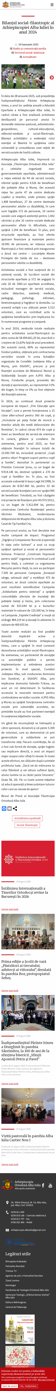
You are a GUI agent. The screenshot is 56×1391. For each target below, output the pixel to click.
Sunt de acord (10, 1386)
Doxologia (10, 1285)
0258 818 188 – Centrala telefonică (28, 1215)
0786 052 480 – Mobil (21, 1222)
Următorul (52, 78)
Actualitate (29, 57)
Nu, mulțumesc (28, 1386)
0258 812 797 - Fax (20, 1219)
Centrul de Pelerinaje (16, 1307)
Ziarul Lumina (12, 1280)
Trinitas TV (10, 1271)
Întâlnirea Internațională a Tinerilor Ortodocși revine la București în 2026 (24, 892)
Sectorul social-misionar (30, 52)
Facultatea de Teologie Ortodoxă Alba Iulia (27, 1290)
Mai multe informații (46, 1379)
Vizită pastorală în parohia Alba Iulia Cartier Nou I (27, 1138)
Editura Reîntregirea (15, 1302)
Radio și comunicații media (29, 48)
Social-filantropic (27, 825)
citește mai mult (9, 909)
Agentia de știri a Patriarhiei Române (24, 1275)
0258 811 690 (17, 1212)
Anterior (4, 78)
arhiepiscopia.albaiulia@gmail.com (28, 1230)
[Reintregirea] (13, 4)
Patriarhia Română (14, 1266)
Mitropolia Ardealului (16, 1261)
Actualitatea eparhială (27, 818)
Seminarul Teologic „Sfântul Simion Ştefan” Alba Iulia (27, 1296)
